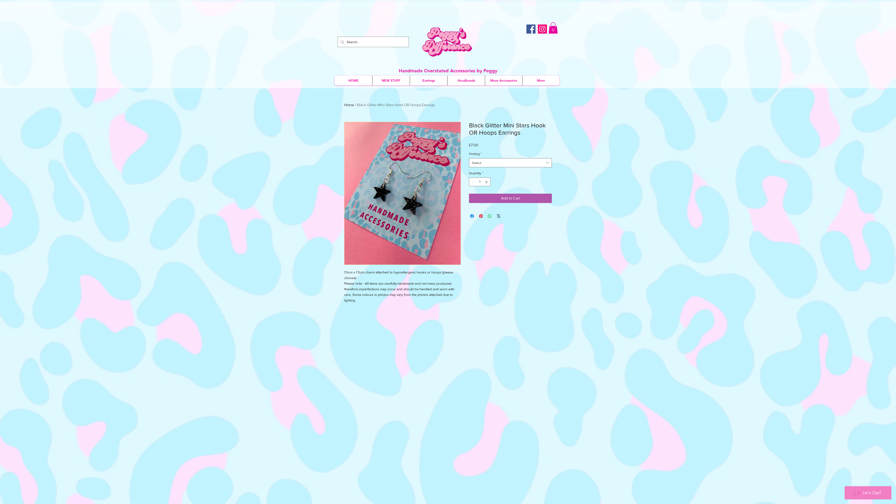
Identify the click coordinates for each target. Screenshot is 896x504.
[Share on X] (498, 216)
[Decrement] (473, 182)
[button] (553, 28)
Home (349, 105)
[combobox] (510, 162)
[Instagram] (542, 29)
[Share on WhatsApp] (490, 216)
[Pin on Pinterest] (481, 216)
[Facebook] (531, 29)
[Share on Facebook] (472, 216)
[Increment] (487, 182)
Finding (475, 154)
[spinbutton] (480, 182)
